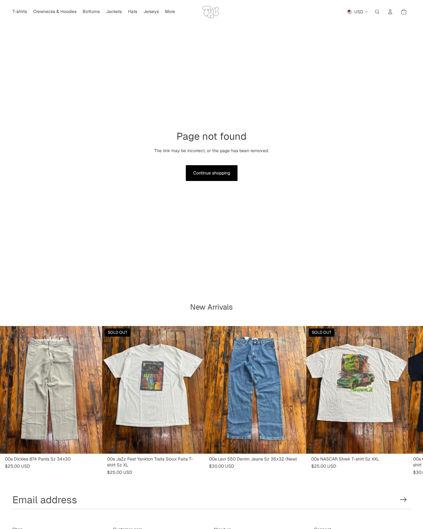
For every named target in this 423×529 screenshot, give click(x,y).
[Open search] (377, 12)
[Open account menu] (390, 12)
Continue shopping (211, 173)
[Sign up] (403, 499)
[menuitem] (170, 11)
